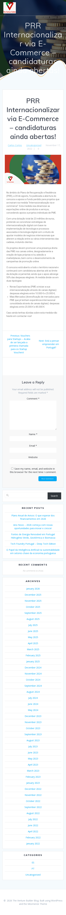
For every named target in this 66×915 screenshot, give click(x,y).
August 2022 (33, 813)
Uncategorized (33, 145)
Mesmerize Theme (37, 903)
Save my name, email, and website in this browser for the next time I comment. (33, 470)
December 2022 (33, 788)
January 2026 (33, 588)
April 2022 (33, 831)
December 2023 (33, 716)
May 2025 (33, 637)
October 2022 (33, 801)
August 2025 (33, 618)
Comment (33, 398)
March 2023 (33, 770)
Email (33, 445)
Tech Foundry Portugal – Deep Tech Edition (33, 543)
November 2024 (33, 673)
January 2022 (33, 843)
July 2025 (33, 625)
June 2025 (33, 631)
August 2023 (33, 740)
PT (33, 868)
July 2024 (33, 697)
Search (54, 495)
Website (33, 457)
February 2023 (33, 776)
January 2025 (33, 661)
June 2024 (33, 703)
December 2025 (33, 594)
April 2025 (33, 643)
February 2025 (33, 655)
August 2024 (33, 691)
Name (33, 434)
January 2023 (33, 782)
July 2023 (33, 746)
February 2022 (33, 837)
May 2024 (33, 710)
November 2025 (33, 600)
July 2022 (33, 819)
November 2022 (33, 794)
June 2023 (33, 752)
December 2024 (33, 667)
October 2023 (33, 728)
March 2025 (33, 649)
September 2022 (33, 807)
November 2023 (33, 722)
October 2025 (33, 606)
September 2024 (33, 685)
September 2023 (33, 734)
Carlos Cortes (15, 145)
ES (33, 862)
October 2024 (33, 679)
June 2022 (33, 825)
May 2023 (33, 758)
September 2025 (33, 612)
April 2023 (33, 764)
